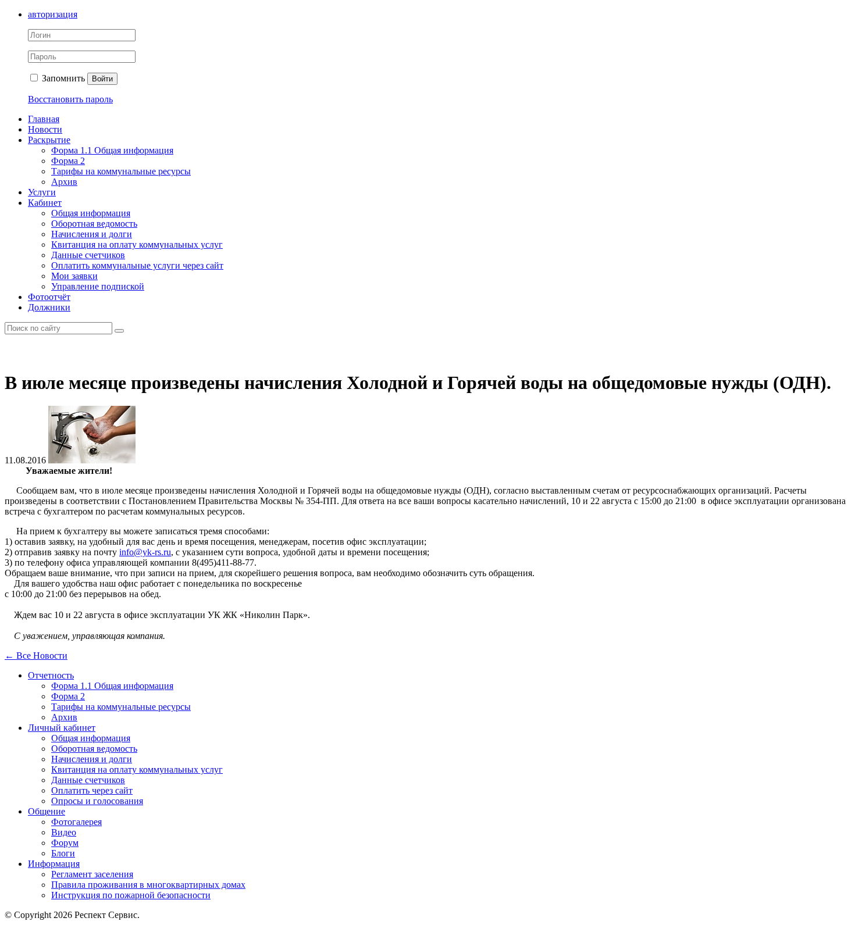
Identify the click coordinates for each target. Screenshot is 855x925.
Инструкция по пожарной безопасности (131, 895)
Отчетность (51, 675)
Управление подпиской (97, 286)
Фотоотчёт (49, 297)
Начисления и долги (91, 234)
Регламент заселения (92, 874)
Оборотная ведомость (94, 223)
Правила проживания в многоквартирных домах (148, 885)
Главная (43, 119)
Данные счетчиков (88, 255)
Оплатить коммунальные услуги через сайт (137, 265)
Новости (45, 129)
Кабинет (45, 203)
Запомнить (62, 78)
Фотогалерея (76, 822)
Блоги (63, 853)
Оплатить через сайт (92, 790)
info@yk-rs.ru (145, 552)
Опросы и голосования (97, 801)
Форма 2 (68, 161)
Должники (49, 307)
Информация (54, 864)
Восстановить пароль (70, 99)
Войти (102, 78)
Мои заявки (74, 276)
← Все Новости (36, 655)
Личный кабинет (61, 728)
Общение (46, 811)
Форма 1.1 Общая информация (112, 150)
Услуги (42, 192)
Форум (65, 843)
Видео (63, 832)
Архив (64, 182)
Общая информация (90, 213)
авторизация (52, 14)
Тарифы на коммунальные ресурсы (121, 171)
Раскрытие (49, 140)
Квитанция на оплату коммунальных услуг (137, 244)
